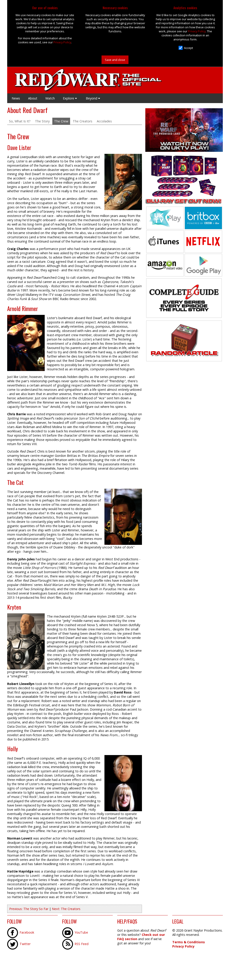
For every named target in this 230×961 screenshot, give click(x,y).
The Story (42, 121)
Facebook (27, 932)
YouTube (81, 932)
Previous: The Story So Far (28, 909)
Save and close (115, 60)
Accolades (104, 121)
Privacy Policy (62, 42)
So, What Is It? (20, 121)
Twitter (25, 944)
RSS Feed (81, 944)
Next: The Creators (66, 909)
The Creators (82, 121)
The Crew (61, 121)
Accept (188, 48)
